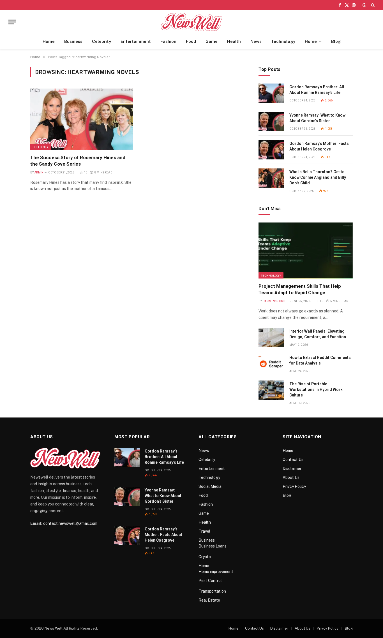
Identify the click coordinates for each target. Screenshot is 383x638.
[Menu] (12, 22)
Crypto (205, 557)
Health (234, 41)
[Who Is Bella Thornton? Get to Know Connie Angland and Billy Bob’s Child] (271, 178)
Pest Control (210, 580)
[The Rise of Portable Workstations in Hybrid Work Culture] (271, 390)
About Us (291, 477)
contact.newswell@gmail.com (70, 523)
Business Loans (213, 546)
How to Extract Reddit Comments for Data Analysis (320, 360)
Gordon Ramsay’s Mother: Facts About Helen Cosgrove (319, 146)
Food (191, 41)
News (256, 41)
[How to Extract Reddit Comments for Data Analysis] (271, 363)
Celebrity (101, 41)
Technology (283, 41)
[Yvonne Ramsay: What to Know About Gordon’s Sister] (271, 121)
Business (73, 41)
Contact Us (293, 459)
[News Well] (191, 22)
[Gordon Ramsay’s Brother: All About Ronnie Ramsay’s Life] (271, 93)
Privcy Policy (294, 486)
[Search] (372, 5)
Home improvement (216, 571)
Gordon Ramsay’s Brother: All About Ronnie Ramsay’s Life (316, 90)
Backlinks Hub (274, 301)
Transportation (212, 591)
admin (39, 172)
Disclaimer (292, 468)
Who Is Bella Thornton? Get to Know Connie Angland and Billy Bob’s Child (317, 177)
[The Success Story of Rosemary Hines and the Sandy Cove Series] (81, 119)
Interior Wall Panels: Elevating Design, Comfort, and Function (317, 334)
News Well (54, 628)
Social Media (210, 486)
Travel (204, 531)
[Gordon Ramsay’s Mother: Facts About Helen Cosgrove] (271, 149)
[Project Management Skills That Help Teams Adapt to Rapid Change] (306, 250)
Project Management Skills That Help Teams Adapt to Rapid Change (300, 289)
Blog (336, 41)
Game (212, 41)
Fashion (168, 41)
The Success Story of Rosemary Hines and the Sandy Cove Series (77, 161)
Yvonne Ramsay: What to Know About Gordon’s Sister (317, 118)
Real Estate (209, 600)
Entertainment (136, 41)
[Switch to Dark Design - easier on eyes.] (364, 5)
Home (49, 41)
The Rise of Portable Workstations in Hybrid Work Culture (316, 389)
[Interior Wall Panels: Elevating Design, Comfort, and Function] (271, 337)
